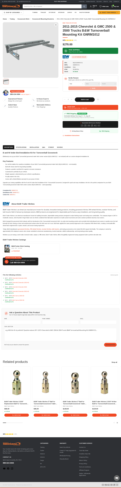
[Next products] (117, 423)
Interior (61, 12)
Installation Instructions (72, 135)
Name (5, 318)
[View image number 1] (6, 81)
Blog (111, 1)
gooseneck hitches (23, 229)
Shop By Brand (84, 12)
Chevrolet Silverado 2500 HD (20, 282)
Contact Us (116, 1)
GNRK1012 (15, 190)
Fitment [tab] (51, 147)
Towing (35, 12)
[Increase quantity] (72, 99)
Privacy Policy (83, 463)
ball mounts (55, 229)
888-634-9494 (15, 94)
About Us (105, 1)
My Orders (99, 1)
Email (81, 318)
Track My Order (83, 450)
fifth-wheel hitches (35, 229)
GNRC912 (12, 194)
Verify (93, 88)
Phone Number (46, 318)
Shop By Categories (13, 12)
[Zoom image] (55, 24)
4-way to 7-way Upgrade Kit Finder (68, 451)
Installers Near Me (90, 1)
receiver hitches (46, 229)
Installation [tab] (34, 147)
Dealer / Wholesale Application (84, 474)
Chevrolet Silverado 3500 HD (20, 291)
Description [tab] (8, 147)
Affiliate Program (84, 470)
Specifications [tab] (21, 147)
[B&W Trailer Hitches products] (66, 57)
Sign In (95, 6)
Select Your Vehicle (109, 12)
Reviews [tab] (60, 147)
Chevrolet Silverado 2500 (19, 278)
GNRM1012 (16, 192)
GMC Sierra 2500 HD (18, 296)
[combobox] (52, 6)
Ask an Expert (25, 94)
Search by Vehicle (65, 447)
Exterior (52, 12)
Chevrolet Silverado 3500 (19, 287)
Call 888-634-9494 (17, 263)
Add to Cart (17, 415)
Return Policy (83, 460)
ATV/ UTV (42, 467)
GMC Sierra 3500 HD (18, 300)
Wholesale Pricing (65, 455)
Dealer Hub (81, 1)
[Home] (11, 6)
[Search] (84, 6)
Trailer (43, 12)
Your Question (8, 326)
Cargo (69, 12)
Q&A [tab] (43, 147)
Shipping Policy (83, 457)
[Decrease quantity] (65, 99)
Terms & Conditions (85, 467)
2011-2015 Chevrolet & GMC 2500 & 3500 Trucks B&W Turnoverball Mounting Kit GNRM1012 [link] (86, 19)
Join (93, 7)
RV (76, 12)
